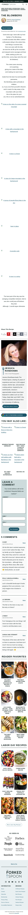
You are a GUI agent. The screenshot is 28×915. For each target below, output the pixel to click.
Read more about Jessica (11, 406)
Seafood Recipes (20, 902)
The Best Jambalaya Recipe (7, 817)
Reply (24, 543)
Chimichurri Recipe (20, 769)
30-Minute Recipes (20, 888)
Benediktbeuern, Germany (8, 445)
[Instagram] (5, 881)
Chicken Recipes (19, 897)
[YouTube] (12, 881)
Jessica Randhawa (16, 19)
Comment (5, 497)
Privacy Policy (4, 899)
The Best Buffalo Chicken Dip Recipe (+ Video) (7, 683)
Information (6, 886)
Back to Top (14, 864)
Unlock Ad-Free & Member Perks (14, 1)
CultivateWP (16, 913)
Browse (19, 886)
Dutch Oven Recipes (20, 891)
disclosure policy (22, 31)
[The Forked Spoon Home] (8, 4)
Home (2, 8)
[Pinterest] (9, 881)
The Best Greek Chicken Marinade (7, 737)
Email (4, 522)
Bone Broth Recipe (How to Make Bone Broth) (20, 710)
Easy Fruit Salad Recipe (7, 769)
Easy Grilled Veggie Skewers (7, 793)
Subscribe (3, 894)
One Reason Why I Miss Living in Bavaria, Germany (20, 447)
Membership (4, 897)
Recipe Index (8, 8)
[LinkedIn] (15, 881)
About (2, 888)
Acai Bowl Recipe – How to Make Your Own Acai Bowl (7, 710)
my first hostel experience (7, 473)
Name (4, 516)
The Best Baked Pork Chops (20, 681)
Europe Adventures (14, 9)
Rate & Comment (7, 28)
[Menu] (26, 4)
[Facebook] (22, 881)
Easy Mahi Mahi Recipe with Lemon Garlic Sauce (20, 818)
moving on (20, 472)
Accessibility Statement (6, 905)
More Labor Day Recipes (14, 824)
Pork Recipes (19, 899)
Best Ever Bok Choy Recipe (20, 736)
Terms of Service (5, 902)
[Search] (23, 4)
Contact (3, 891)
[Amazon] (19, 881)
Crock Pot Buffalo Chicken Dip (20, 793)
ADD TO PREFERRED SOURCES (14, 415)
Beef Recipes (19, 894)
